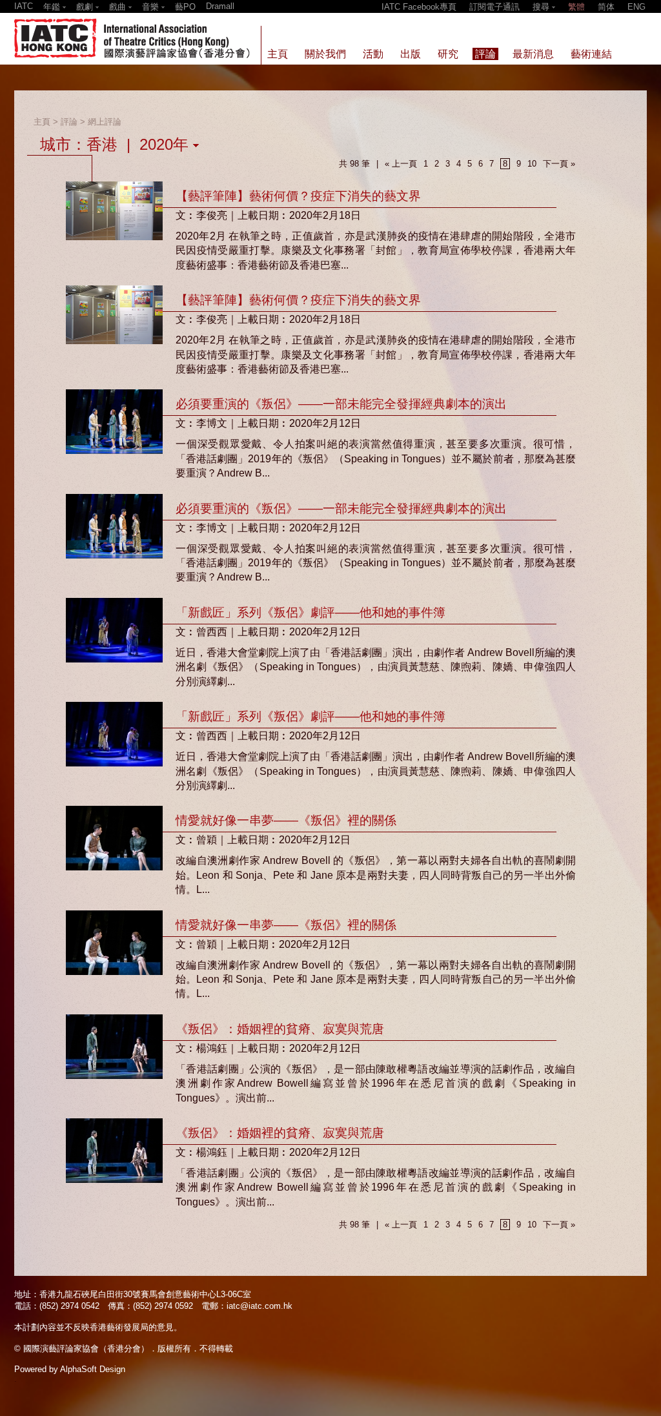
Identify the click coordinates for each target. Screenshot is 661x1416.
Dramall (220, 6)
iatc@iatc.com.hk (259, 1306)
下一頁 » (559, 164)
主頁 (42, 122)
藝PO (185, 7)
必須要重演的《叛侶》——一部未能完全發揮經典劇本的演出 (341, 404)
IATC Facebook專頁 (418, 7)
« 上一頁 (401, 164)
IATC (23, 6)
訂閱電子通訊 (494, 7)
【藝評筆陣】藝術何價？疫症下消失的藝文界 (298, 196)
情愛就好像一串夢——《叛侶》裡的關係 (286, 820)
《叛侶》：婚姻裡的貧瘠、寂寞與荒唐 (280, 1029)
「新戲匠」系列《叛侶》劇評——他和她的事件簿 (310, 612)
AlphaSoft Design (92, 1369)
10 (531, 164)
